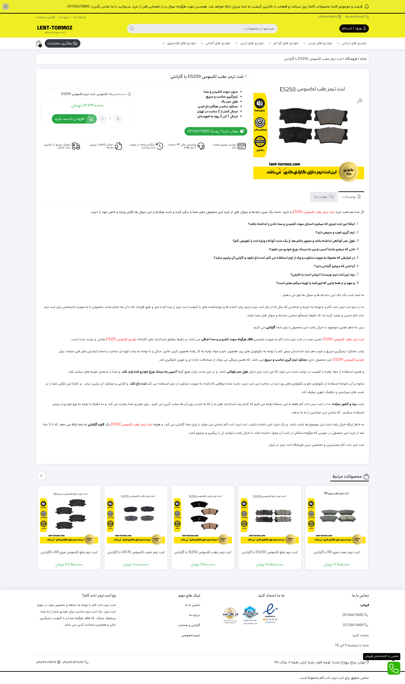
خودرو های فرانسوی (181, 43)
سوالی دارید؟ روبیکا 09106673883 (213, 131)
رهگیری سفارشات (60, 43)
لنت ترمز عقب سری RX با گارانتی (337, 552)
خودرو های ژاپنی (251, 43)
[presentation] (42, 476)
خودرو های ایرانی (354, 43)
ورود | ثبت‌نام (352, 28)
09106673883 (355, 17)
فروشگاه (351, 58)
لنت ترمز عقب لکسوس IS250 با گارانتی (202, 552)
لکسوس (102, 94)
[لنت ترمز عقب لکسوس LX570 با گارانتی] (136, 517)
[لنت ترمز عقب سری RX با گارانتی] (337, 517)
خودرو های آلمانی (217, 43)
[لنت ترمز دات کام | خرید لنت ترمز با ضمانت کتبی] (55, 28)
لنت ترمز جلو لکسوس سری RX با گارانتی (69, 552)
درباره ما (64, 17)
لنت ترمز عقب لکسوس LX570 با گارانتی (136, 552)
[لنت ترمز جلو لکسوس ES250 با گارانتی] (270, 517)
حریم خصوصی (191, 635)
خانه (363, 58)
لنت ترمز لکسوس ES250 (78, 94)
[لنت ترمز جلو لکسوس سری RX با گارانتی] (69, 517)
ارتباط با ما (80, 17)
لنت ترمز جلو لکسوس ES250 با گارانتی (269, 552)
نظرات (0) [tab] (321, 197)
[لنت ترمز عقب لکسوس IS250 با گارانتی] (203, 517)
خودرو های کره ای (285, 43)
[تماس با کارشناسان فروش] (393, 668)
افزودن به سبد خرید (69, 118)
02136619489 (328, 17)
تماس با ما (192, 605)
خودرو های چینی (319, 43)
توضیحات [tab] (349, 197)
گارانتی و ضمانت (45, 17)
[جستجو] (131, 28)
